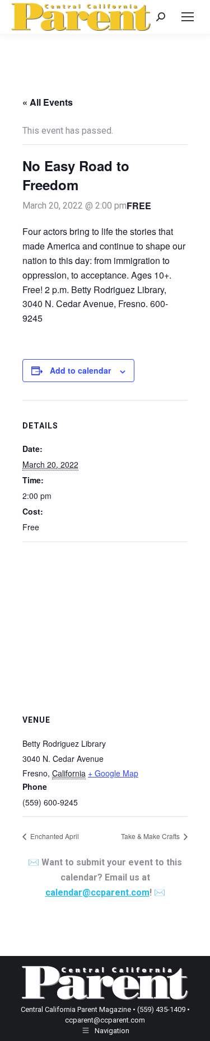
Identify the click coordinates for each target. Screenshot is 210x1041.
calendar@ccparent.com (97, 892)
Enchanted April (54, 836)
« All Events (47, 102)
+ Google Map (113, 773)
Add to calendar (80, 370)
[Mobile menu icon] (187, 17)
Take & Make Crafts (151, 836)
